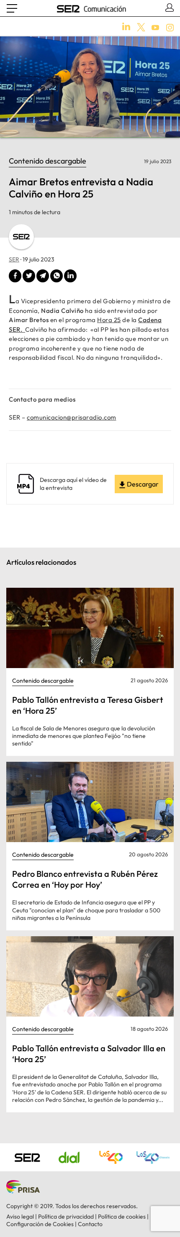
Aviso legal (20, 1216)
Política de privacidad (66, 1216)
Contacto (90, 1224)
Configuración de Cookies (40, 1224)
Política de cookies (122, 1216)
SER (14, 259)
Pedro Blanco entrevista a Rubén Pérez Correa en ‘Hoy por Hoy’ (85, 879)
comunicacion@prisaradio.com (71, 417)
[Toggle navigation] (12, 8)
